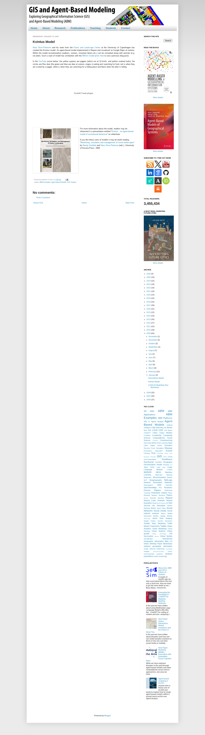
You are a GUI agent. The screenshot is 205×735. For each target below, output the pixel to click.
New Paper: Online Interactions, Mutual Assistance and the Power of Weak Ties (158, 625)
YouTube (42, 61)
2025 (148, 277)
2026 (148, 274)
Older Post (129, 203)
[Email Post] (66, 179)
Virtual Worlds (166, 536)
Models (169, 477)
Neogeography (155, 480)
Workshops (167, 544)
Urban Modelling (159, 529)
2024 (148, 281)
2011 (148, 326)
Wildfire (146, 544)
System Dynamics (165, 521)
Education (159, 451)
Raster (146, 498)
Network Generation (153, 482)
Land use (161, 467)
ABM (161, 410)
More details (158, 97)
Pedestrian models (159, 493)
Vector (156, 536)
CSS (161, 430)
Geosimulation (150, 465)
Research (60, 28)
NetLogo (168, 480)
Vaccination (148, 536)
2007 (148, 396)
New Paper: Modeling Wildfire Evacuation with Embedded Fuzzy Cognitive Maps (158, 654)
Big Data (156, 428)
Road (154, 503)
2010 (148, 330)
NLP (145, 480)
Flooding (160, 453)
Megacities (148, 477)
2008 (148, 393)
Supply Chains (150, 521)
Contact (125, 28)
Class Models (166, 433)
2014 (148, 316)
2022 (148, 288)
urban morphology (160, 556)
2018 (148, 302)
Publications (78, 28)
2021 (148, 291)
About (46, 28)
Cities (155, 433)
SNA (170, 503)
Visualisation (148, 539)
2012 (148, 323)
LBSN (152, 467)
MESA (158, 472)
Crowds (155, 440)
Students (111, 28)
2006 (148, 400)
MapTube (158, 475)
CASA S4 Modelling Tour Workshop (158, 386)
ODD (159, 485)
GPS (165, 457)
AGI (145, 422)
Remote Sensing (157, 498)
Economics (148, 451)
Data (145, 443)
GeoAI (170, 457)
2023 (148, 284)
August (152, 350)
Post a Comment (43, 198)
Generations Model (156, 378)
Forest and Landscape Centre (87, 47)
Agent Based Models (58, 182)
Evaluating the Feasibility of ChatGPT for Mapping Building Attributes (164, 597)
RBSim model (88, 56)
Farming (147, 453)
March (151, 368)
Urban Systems (159, 531)
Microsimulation (159, 477)
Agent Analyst (157, 422)
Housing (166, 465)
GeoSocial (149, 462)
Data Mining (152, 443)
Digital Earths (156, 445)
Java (146, 467)
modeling (169, 549)
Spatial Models (166, 516)
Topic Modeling (159, 523)
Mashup (169, 475)
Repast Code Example (154, 500)
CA (149, 430)
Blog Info (163, 427)
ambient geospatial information (158, 546)
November (153, 340)
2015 (148, 312)
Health (159, 465)
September (153, 347)
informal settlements (157, 549)
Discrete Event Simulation (154, 448)
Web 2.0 (168, 541)
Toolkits (147, 523)
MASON (147, 472)
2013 (148, 319)
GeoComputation (150, 459)
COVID (155, 430)
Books (169, 428)
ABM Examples (45, 182)
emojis (146, 549)
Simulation (161, 506)
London (169, 469)
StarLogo (147, 518)
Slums (153, 508)
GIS (68, 182)
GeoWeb (158, 462)
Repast (73, 182)
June (151, 357)
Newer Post (38, 203)
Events (169, 450)
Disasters (168, 445)
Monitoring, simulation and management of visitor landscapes (107, 142)
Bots (145, 430)
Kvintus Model (154, 382)
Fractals (153, 457)
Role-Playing (161, 503)
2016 (148, 309)
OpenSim (169, 485)
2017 (148, 305)
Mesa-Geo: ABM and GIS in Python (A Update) (165, 571)
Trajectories (155, 526)
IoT (171, 465)
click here (99, 56)
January (152, 375)
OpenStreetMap (150, 488)
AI (149, 421)
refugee (146, 551)
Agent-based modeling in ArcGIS (163, 681)
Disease (168, 448)
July (150, 354)
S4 (167, 503)
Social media (160, 511)
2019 (148, 298)
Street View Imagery (162, 518)
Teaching (95, 28)
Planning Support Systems (154, 495)
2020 (148, 295)
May (150, 361)
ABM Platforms (165, 418)
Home (34, 28)
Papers (157, 490)
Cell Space (168, 430)
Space (163, 513)
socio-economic (158, 551)
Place (170, 493)
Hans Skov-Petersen (42, 47)
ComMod (147, 435)
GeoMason (167, 459)
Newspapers (148, 485)
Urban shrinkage (159, 534)
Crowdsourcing (166, 440)
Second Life (149, 506)
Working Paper (156, 544)
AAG (152, 411)
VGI (170, 534)
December (153, 336)
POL (160, 487)
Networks (168, 482)
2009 (148, 333)
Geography (167, 462)
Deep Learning (162, 443)
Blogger (107, 716)
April (151, 365)
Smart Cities (161, 508)
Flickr (153, 453)
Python (169, 495)
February (152, 372)
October (152, 344)
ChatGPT (147, 433)
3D (145, 411)
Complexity (156, 435)
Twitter (163, 526)
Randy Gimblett (89, 145)
